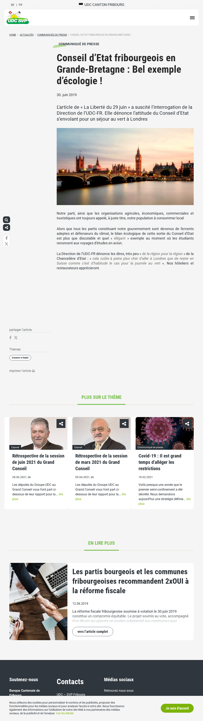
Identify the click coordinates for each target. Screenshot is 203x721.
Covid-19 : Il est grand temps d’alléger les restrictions (160, 462)
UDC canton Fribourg (103, 5)
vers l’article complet (93, 631)
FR (20, 4)
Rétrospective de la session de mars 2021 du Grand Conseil (101, 462)
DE (12, 4)
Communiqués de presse (52, 34)
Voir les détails (65, 713)
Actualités (27, 34)
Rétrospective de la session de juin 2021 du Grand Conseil (38, 462)
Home (12, 34)
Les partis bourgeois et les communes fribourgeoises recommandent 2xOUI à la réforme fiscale (130, 581)
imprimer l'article (20, 371)
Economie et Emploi (20, 357)
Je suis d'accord (177, 708)
